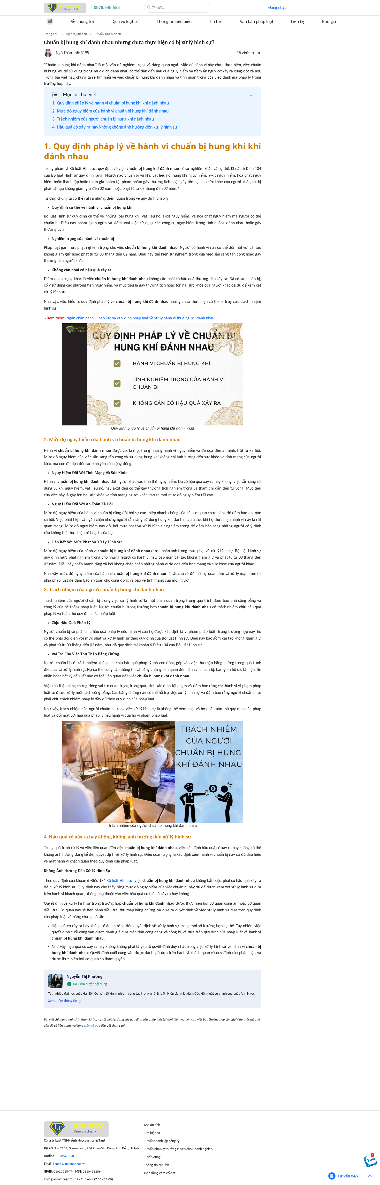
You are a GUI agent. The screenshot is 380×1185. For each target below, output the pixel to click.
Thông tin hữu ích (156, 1165)
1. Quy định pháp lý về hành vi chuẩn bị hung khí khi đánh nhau (110, 103)
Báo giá (329, 21)
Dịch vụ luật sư (125, 21)
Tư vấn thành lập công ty (161, 1141)
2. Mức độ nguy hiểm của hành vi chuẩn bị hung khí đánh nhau (110, 111)
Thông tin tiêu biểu (174, 21)
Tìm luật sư (152, 1133)
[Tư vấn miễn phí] (350, 1176)
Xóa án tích (152, 1125)
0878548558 (65, 1156)
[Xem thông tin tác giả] (66, 53)
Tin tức (215, 21)
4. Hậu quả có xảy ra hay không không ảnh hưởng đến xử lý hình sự (114, 127)
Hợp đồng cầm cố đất (160, 1173)
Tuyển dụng (152, 1157)
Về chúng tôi (82, 21)
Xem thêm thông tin (62, 1001)
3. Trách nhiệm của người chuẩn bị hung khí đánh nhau (103, 119)
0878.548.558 (107, 7)
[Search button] (149, 7)
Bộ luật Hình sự (120, 881)
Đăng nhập (277, 8)
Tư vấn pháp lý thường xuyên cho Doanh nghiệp (178, 1149)
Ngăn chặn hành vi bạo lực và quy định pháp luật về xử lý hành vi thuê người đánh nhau (140, 318)
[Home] (65, 8)
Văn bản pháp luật (256, 21)
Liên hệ (298, 21)
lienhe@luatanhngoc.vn (69, 1164)
